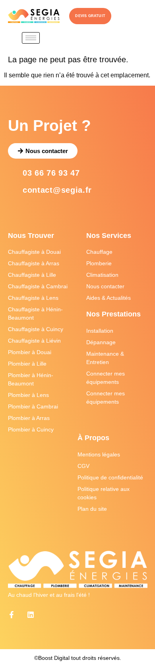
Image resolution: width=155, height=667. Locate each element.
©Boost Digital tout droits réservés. (77, 658)
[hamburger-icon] (31, 38)
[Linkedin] (30, 614)
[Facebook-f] (11, 614)
